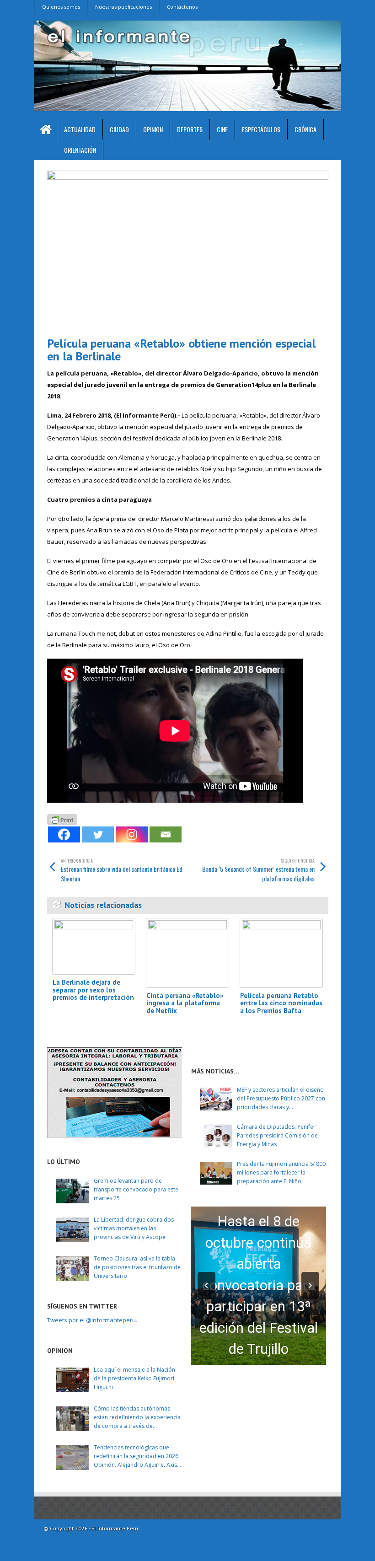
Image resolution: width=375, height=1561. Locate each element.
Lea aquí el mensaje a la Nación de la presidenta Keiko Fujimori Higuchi (134, 1378)
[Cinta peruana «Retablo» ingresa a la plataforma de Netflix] (187, 952)
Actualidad (80, 129)
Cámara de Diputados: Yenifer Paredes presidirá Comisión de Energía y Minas (277, 1135)
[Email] (166, 834)
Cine (222, 129)
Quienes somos (61, 6)
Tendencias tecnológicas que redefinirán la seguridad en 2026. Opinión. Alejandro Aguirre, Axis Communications (137, 1456)
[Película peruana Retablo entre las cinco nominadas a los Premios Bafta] (281, 952)
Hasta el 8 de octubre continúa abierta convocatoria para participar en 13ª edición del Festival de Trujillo (258, 1285)
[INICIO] (45, 131)
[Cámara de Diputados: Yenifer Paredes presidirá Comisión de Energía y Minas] (216, 1136)
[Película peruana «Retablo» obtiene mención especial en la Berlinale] (187, 250)
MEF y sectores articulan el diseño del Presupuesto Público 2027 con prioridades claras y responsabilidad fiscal (281, 1099)
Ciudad (119, 129)
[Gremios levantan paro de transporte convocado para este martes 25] (72, 1191)
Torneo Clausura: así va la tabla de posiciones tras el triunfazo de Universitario (137, 1267)
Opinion (153, 129)
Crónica (305, 129)
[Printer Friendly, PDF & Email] (62, 819)
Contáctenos (182, 6)
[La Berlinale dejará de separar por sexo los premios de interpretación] (94, 946)
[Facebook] (64, 834)
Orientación (80, 150)
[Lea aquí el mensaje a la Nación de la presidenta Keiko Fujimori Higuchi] (72, 1380)
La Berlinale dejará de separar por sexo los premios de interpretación (93, 990)
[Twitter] (98, 834)
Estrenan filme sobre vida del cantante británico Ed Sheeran (121, 870)
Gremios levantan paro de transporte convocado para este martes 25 (136, 1189)
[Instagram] (132, 834)
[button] (206, 1285)
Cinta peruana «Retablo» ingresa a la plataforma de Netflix (184, 1003)
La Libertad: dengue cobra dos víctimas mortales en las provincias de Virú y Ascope (134, 1228)
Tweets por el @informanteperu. (92, 1320)
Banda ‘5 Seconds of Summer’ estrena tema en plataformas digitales (258, 870)
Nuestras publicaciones (123, 6)
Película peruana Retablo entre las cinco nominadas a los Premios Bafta (281, 1003)
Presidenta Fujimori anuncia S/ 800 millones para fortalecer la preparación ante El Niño (281, 1172)
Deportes (190, 129)
